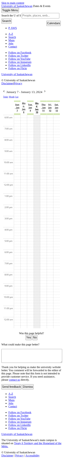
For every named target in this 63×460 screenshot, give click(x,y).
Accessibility (32, 455)
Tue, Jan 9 (30, 107)
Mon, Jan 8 (24, 108)
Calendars (53, 23)
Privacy (18, 83)
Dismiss (28, 386)
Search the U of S (11, 15)
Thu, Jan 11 (43, 107)
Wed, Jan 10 (36, 108)
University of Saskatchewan (16, 6)
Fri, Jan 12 (50, 107)
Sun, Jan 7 (17, 107)
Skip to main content (12, 2)
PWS (12, 27)
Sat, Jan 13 (57, 107)
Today (5, 97)
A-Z (10, 33)
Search (6, 20)
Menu (10, 10)
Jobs (10, 43)
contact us (14, 379)
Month (12, 97)
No (35, 337)
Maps (11, 40)
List (16, 97)
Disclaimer (7, 83)
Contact (12, 46)
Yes (28, 337)
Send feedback (11, 386)
